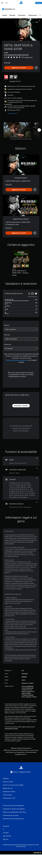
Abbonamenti (33, 15)
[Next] (39, 130)
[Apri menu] (2, 3)
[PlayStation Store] (9, 9)
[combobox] (21, 329)
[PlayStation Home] (21, 3)
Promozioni (22, 15)
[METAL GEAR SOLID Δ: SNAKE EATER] (17, 130)
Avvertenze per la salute (11, 728)
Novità (4, 15)
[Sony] (37, 854)
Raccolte (12, 15)
